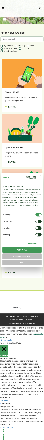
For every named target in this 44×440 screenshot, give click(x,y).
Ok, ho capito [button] (6, 340)
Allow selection (22, 256)
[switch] (38, 221)
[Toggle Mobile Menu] (3, 8)
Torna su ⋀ (16, 307)
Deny (22, 262)
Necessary (6, 403)
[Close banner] (41, 177)
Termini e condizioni (12, 316)
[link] (19, 8)
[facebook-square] (3, 438)
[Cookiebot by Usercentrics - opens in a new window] (27, 177)
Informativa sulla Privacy (30, 316)
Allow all (22, 250)
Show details (32, 243)
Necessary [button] (5, 400)
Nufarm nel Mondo (16, 320)
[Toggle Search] (40, 8)
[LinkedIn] (3, 435)
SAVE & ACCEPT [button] (7, 427)
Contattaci (28, 320)
